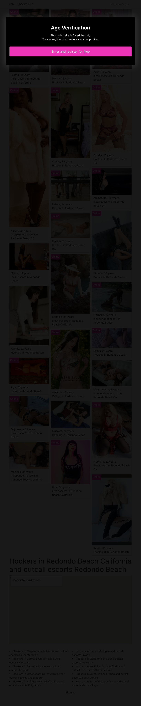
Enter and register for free (70, 51)
